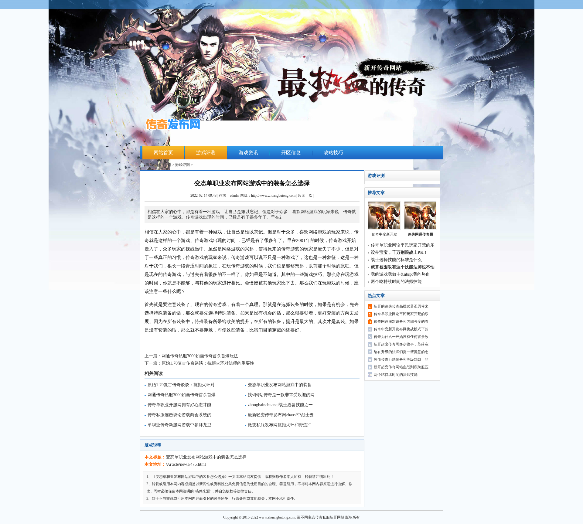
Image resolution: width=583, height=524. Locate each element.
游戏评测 (206, 152)
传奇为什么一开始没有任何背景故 (401, 337)
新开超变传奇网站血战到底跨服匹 (401, 367)
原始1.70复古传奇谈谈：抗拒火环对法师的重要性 (208, 363)
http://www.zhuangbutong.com (273, 195)
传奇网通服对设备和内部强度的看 (401, 321)
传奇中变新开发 (384, 234)
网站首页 (163, 152)
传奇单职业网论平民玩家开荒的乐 (403, 245)
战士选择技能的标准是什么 (396, 259)
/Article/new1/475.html (186, 464)
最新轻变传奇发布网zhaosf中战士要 (281, 415)
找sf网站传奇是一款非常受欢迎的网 (281, 395)
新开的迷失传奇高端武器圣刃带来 (401, 306)
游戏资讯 (248, 152)
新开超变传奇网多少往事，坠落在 (401, 344)
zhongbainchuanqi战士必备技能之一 (280, 405)
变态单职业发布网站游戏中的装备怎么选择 (206, 457)
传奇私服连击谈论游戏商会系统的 (179, 415)
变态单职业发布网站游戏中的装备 (280, 385)
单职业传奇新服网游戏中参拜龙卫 (179, 425)
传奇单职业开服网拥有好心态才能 (179, 405)
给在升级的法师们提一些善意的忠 (401, 352)
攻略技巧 (333, 152)
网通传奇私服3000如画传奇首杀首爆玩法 (200, 356)
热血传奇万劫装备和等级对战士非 (401, 359)
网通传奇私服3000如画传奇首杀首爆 (182, 395)
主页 (167, 165)
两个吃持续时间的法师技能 (396, 281)
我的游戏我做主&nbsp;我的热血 (400, 274)
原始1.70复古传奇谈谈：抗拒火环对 (181, 385)
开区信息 (291, 152)
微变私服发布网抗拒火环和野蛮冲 (280, 425)
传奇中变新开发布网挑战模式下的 (401, 329)
